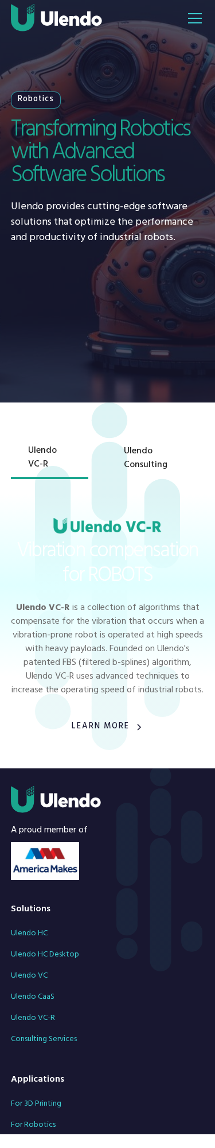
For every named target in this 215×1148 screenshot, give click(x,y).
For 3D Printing (36, 1104)
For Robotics (33, 1125)
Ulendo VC (29, 976)
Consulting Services (44, 1039)
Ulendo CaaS (32, 997)
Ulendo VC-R (33, 1018)
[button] (192, 18)
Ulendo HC (29, 934)
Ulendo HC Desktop (45, 955)
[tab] (49, 459)
